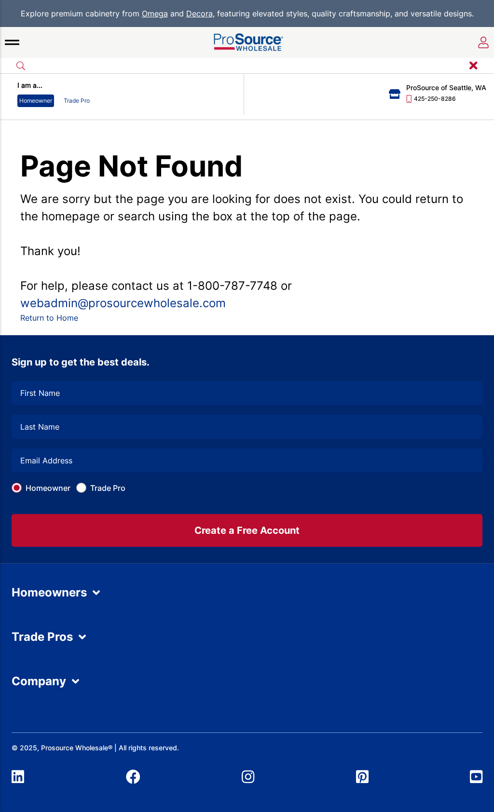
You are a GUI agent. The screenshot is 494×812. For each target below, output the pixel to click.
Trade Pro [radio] (77, 100)
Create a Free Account (247, 530)
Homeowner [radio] (35, 100)
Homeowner (48, 488)
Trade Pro (107, 488)
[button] (12, 42)
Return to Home (49, 318)
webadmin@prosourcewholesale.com (123, 303)
